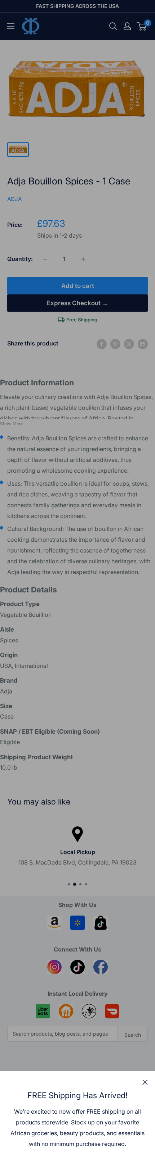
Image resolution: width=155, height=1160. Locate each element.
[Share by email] (143, 343)
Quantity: (20, 258)
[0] (141, 26)
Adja (14, 199)
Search (132, 1035)
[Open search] (113, 26)
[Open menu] (10, 26)
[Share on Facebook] (102, 343)
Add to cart (77, 285)
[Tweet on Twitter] (129, 343)
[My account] (127, 26)
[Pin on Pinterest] (115, 343)
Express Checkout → (77, 303)
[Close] (145, 1082)
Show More (11, 423)
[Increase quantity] (83, 259)
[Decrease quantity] (45, 259)
